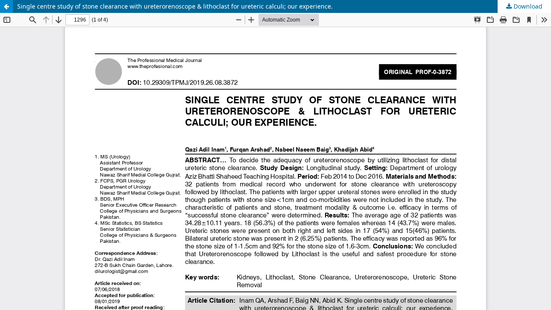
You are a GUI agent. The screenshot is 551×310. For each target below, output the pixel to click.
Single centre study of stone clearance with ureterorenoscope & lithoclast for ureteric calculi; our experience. (175, 6)
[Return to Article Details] (6, 6)
